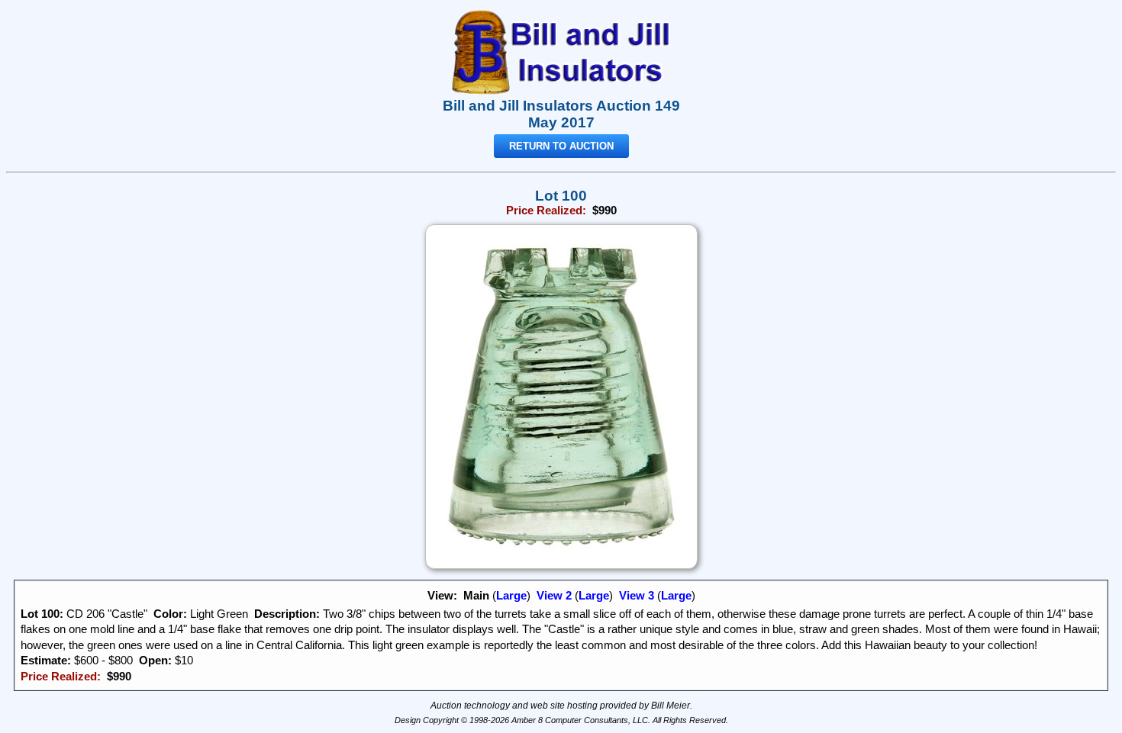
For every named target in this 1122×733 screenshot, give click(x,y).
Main (476, 596)
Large (511, 596)
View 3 (636, 596)
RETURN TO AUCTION (561, 146)
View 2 (554, 596)
